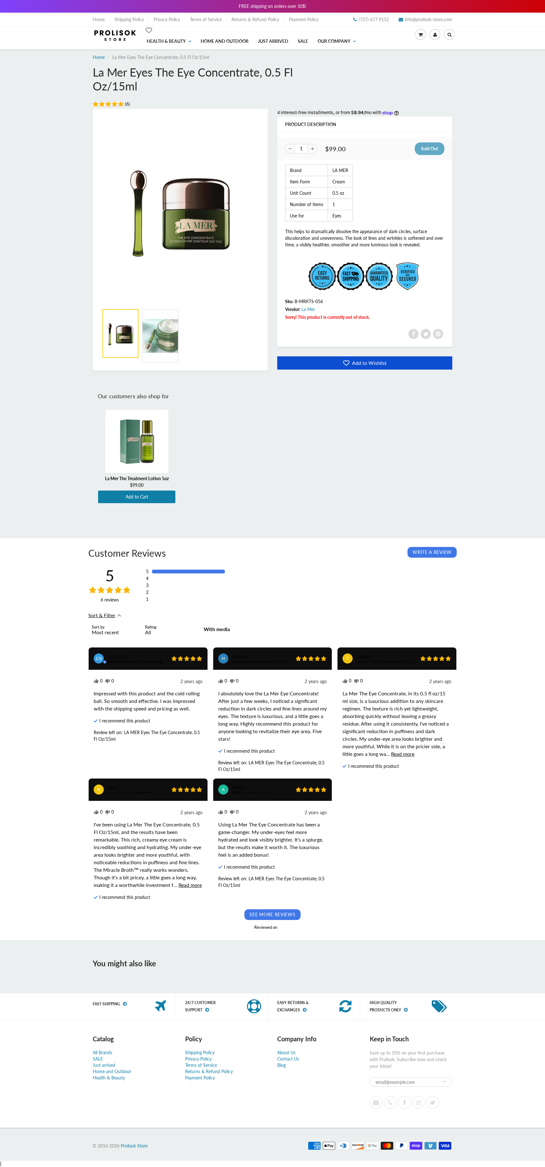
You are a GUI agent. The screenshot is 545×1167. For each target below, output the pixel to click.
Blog (281, 1065)
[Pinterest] (438, 334)
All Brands (102, 1052)
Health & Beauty (166, 41)
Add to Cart (137, 496)
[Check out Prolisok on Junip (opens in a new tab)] (284, 927)
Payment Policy (304, 19)
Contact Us (288, 1058)
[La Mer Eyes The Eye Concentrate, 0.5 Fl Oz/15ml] (180, 210)
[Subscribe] (444, 1082)
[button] (111, 104)
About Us (286, 1052)
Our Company (334, 41)
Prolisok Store (134, 1145)
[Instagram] (418, 1102)
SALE (303, 41)
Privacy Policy (167, 19)
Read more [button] (402, 754)
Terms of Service (206, 19)
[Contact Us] (390, 1102)
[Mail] (376, 1102)
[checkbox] (219, 629)
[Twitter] (426, 334)
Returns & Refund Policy (255, 19)
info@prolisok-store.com (428, 19)
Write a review (432, 552)
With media (217, 629)
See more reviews (272, 914)
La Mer (308, 309)
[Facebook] (413, 334)
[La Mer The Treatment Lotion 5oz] (136, 441)
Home (99, 19)
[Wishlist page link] (149, 30)
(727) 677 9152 (374, 19)
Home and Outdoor (225, 41)
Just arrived (273, 41)
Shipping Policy (129, 19)
